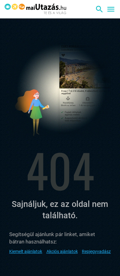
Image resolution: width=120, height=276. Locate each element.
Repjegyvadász (96, 251)
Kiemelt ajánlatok (25, 251)
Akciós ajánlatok (62, 251)
